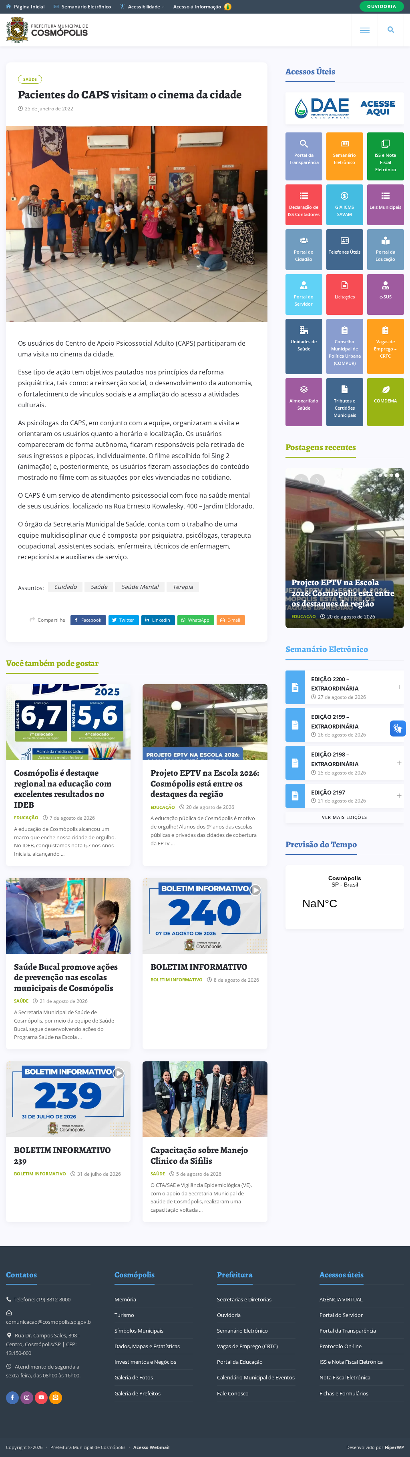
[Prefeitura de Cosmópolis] (47, 30)
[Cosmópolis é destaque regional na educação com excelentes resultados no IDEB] (68, 722)
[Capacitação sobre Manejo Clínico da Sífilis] (205, 1099)
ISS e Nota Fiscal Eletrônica (351, 1361)
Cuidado (65, 586)
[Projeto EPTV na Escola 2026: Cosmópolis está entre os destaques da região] (205, 722)
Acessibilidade (143, 6)
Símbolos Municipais (139, 1330)
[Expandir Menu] (365, 30)
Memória (125, 1299)
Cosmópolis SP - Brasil (344, 897)
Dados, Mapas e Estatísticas (147, 1346)
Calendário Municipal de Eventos (256, 1377)
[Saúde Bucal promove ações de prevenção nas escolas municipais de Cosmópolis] (68, 916)
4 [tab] (397, 475)
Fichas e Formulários (344, 1393)
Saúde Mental (140, 586)
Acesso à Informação (197, 6)
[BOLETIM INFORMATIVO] (205, 916)
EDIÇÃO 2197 (328, 792)
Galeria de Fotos (134, 1377)
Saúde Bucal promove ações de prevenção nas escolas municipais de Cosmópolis (66, 977)
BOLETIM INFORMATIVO (199, 967)
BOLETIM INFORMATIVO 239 (62, 1155)
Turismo (124, 1315)
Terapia (183, 586)
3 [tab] (391, 475)
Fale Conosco (233, 1393)
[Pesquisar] (391, 30)
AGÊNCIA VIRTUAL (341, 1299)
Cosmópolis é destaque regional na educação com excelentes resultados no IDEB (63, 789)
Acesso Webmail (151, 1447)
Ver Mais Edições (344, 817)
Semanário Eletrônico (85, 6)
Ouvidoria (229, 1315)
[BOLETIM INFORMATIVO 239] (68, 1099)
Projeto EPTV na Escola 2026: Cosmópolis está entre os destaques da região (205, 783)
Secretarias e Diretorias (244, 1299)
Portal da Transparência (348, 1330)
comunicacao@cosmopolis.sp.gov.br (49, 1321)
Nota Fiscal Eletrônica (345, 1377)
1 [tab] (380, 475)
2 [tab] (386, 475)
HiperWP (394, 1447)
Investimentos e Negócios (145, 1361)
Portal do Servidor (341, 1315)
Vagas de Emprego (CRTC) (247, 1346)
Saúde (30, 79)
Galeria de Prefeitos (138, 1393)
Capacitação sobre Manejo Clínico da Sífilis (199, 1155)
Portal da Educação (240, 1361)
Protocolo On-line (341, 1346)
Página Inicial (28, 6)
